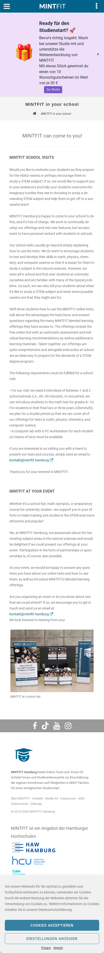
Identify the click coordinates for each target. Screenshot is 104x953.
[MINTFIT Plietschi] (23, 764)
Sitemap (36, 804)
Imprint (58, 947)
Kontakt (37, 798)
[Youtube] (56, 726)
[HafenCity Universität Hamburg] (31, 866)
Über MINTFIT (20, 798)
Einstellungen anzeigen (52, 939)
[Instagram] (68, 726)
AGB (81, 798)
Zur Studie (53, 89)
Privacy (46, 947)
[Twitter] (45, 726)
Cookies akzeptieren (52, 925)
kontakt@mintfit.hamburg (29, 460)
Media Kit (51, 798)
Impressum (68, 798)
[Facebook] (34, 726)
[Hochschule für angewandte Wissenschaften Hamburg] (33, 852)
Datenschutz (19, 804)
